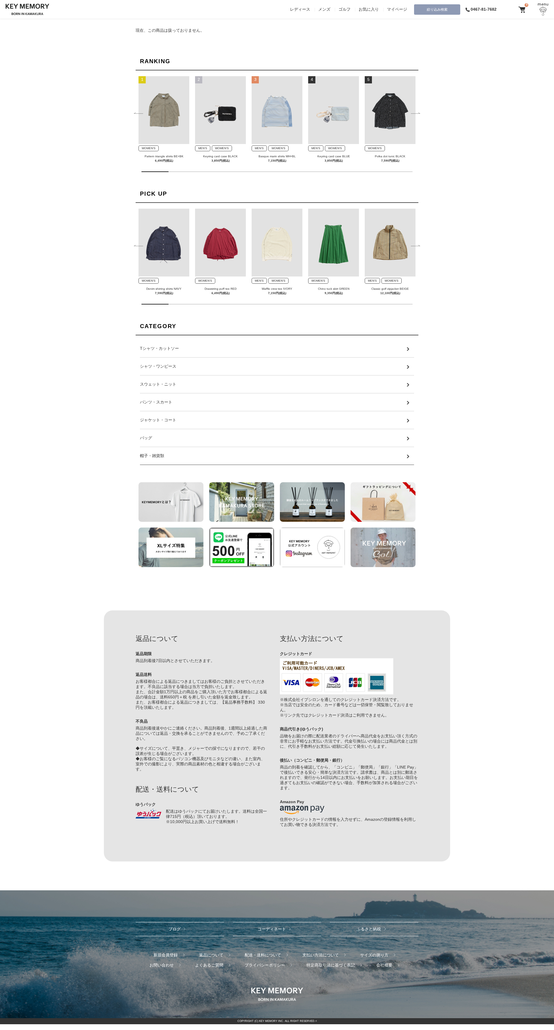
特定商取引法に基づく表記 (330, 965)
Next (415, 113)
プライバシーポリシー (265, 965)
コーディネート (272, 929)
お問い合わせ (161, 965)
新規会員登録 (166, 955)
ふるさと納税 (369, 929)
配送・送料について (263, 955)
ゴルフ (344, 9)
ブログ (175, 929)
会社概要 (384, 965)
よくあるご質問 (209, 965)
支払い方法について (320, 955)
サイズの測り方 (374, 955)
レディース (300, 9)
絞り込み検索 (437, 10)
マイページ (397, 9)
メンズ (324, 9)
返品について (211, 955)
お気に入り (369, 9)
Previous (138, 113)
